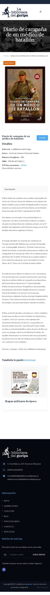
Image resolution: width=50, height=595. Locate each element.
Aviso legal (9, 532)
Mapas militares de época (20, 401)
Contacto (9, 527)
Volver (42, 138)
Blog (6, 516)
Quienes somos (11, 506)
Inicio (6, 56)
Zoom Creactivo (42, 587)
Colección (9, 511)
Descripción (10, 189)
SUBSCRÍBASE (39, 554)
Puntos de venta (12, 521)
